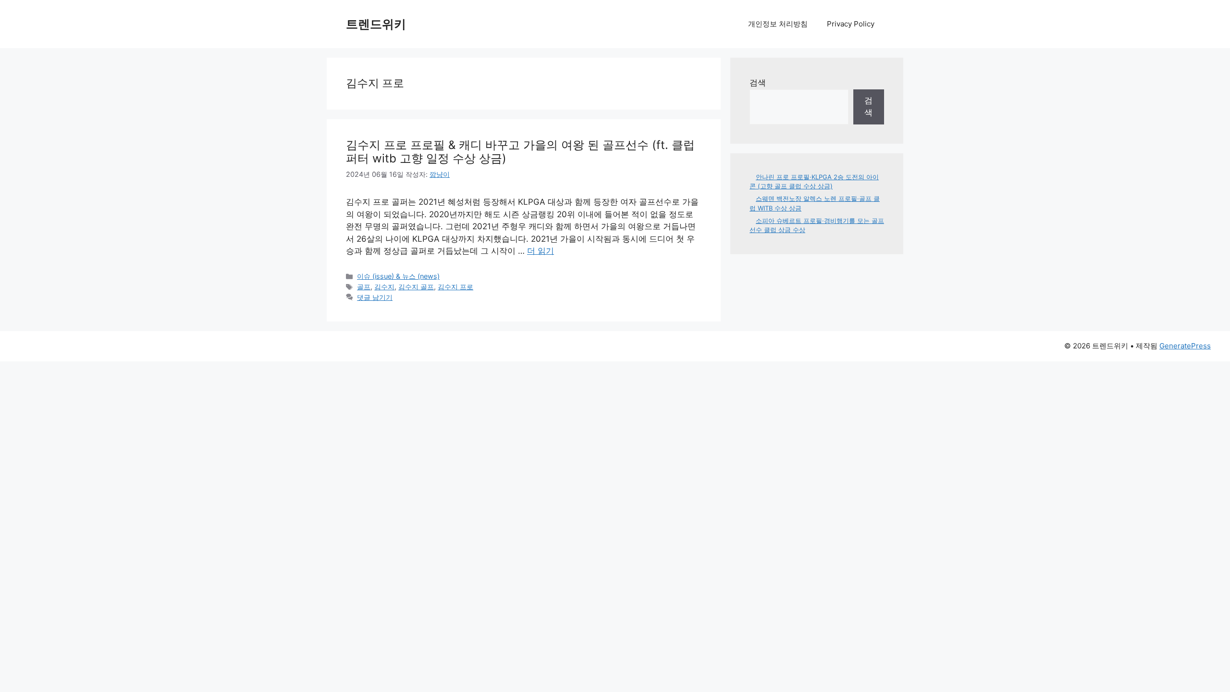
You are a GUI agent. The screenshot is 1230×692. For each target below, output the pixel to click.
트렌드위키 (376, 24)
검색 (758, 82)
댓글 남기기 (375, 297)
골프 (363, 287)
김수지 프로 (455, 287)
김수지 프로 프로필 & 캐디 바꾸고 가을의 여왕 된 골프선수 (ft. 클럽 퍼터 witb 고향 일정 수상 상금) (520, 152)
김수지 (384, 287)
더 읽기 (540, 251)
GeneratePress (1185, 345)
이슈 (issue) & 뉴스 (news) (398, 276)
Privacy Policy (850, 23)
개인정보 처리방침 (778, 23)
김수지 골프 (416, 287)
